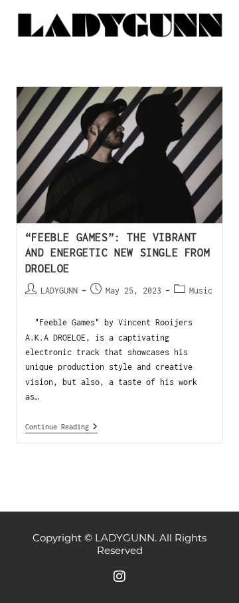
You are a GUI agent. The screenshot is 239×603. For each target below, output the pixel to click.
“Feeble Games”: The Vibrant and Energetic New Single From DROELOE (117, 252)
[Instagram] (119, 576)
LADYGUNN (59, 291)
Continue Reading (61, 426)
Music (200, 291)
